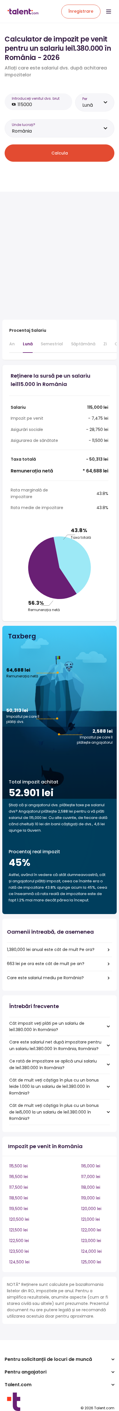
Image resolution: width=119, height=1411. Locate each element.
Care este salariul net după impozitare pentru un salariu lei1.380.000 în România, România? (55, 1045)
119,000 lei (90, 1198)
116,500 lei (18, 1177)
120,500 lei (19, 1219)
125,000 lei (91, 1262)
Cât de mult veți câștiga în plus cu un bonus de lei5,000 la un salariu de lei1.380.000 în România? (54, 1112)
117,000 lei (90, 1177)
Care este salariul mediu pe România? (45, 978)
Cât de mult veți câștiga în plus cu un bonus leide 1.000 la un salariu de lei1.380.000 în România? (54, 1086)
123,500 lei (19, 1251)
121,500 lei (18, 1230)
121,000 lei (90, 1219)
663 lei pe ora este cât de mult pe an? (45, 964)
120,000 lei (91, 1209)
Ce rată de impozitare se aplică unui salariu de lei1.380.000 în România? (53, 1064)
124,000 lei (91, 1251)
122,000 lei (91, 1230)
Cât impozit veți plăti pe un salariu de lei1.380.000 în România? (46, 1026)
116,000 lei (90, 1166)
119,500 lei (18, 1209)
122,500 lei (19, 1241)
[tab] (12, 346)
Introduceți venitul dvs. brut (36, 98)
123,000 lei (91, 1241)
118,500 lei (18, 1198)
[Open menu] (108, 11)
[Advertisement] (59, 255)
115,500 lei (18, 1166)
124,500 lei (19, 1262)
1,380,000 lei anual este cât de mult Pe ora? (50, 949)
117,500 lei (18, 1187)
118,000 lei (90, 1187)
